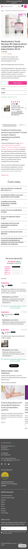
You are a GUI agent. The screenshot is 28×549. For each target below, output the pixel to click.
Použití (3, 92)
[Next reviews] (26, 108)
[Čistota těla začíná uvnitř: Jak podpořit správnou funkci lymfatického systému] (12, 392)
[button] (14, 108)
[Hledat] (19, 6)
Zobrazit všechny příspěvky (8, 382)
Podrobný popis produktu (9, 125)
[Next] (25, 25)
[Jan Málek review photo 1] (4, 343)
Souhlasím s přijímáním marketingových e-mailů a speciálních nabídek (14, 532)
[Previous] (2, 25)
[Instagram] (6, 464)
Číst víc (3, 422)
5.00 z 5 (18, 261)
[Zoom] (23, 15)
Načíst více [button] (14, 366)
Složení (3, 88)
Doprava (3, 500)
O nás (2, 506)
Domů (2, 10)
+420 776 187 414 (7, 460)
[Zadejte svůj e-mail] (25, 528)
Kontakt (3, 508)
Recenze (3, 510)
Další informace (7, 492)
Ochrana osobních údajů (7, 497)
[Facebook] (2, 464)
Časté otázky (4, 513)
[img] (5, 283)
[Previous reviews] (2, 108)
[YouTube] (9, 464)
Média (2, 502)
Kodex (3, 504)
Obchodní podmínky (6, 495)
